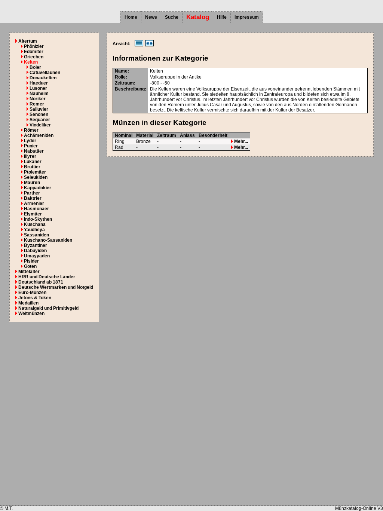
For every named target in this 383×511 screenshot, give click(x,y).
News (151, 17)
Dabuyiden (35, 250)
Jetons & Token (34, 297)
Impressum (247, 17)
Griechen (33, 56)
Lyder (30, 140)
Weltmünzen (31, 313)
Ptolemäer (35, 172)
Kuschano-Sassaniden (48, 240)
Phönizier (34, 46)
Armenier (34, 203)
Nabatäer (34, 151)
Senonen (39, 114)
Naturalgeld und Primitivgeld (48, 308)
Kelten (31, 62)
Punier (31, 146)
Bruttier (32, 166)
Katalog (197, 17)
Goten (30, 266)
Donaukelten (43, 77)
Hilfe (222, 17)
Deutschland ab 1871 (40, 282)
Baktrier (33, 198)
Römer (31, 130)
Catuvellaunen (45, 72)
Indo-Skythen (38, 219)
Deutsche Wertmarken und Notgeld (55, 287)
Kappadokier (37, 187)
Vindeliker (40, 125)
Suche (171, 17)
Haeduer (39, 83)
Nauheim (39, 93)
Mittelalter (29, 271)
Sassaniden (36, 235)
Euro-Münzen (32, 292)
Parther (32, 193)
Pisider (31, 261)
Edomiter (33, 51)
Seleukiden (36, 177)
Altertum (27, 41)
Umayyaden (37, 255)
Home (131, 17)
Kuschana (35, 224)
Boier (35, 67)
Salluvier (39, 109)
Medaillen (28, 303)
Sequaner (40, 119)
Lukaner (33, 161)
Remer (37, 104)
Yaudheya (34, 229)
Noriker (38, 98)
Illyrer (30, 156)
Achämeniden (38, 135)
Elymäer (33, 214)
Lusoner (38, 88)
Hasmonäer (36, 208)
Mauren (32, 182)
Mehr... (240, 141)
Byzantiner (35, 245)
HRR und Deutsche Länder (46, 276)
